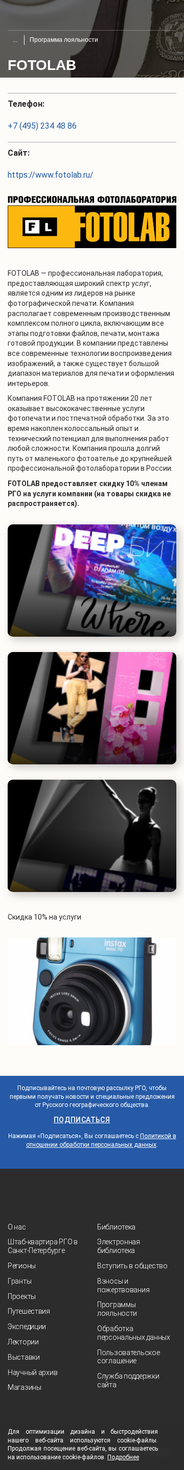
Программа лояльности (64, 39)
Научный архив (32, 1372)
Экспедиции (27, 1326)
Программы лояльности (117, 1308)
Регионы (22, 1266)
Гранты (19, 1281)
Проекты (22, 1296)
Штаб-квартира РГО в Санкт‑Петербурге (43, 1246)
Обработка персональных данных (133, 1332)
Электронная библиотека (118, 1246)
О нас (17, 1227)
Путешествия (29, 1311)
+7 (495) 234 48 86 (42, 126)
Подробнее (123, 1457)
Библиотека (116, 1227)
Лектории (23, 1342)
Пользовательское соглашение (128, 1356)
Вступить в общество (132, 1266)
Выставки (24, 1357)
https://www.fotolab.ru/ (51, 175)
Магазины (24, 1387)
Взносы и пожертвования (123, 1285)
